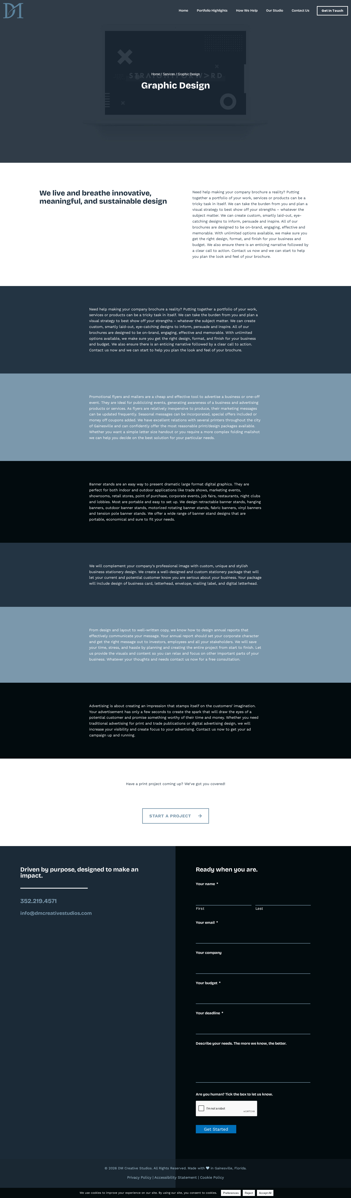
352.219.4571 (38, 901)
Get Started (216, 1129)
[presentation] (227, 1109)
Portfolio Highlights (212, 10)
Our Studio (274, 10)
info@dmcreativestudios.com (56, 913)
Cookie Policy (212, 1177)
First (200, 908)
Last (259, 908)
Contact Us (300, 10)
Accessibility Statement (175, 1177)
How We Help (247, 10)
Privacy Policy (139, 1177)
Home (183, 10)
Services (169, 74)
